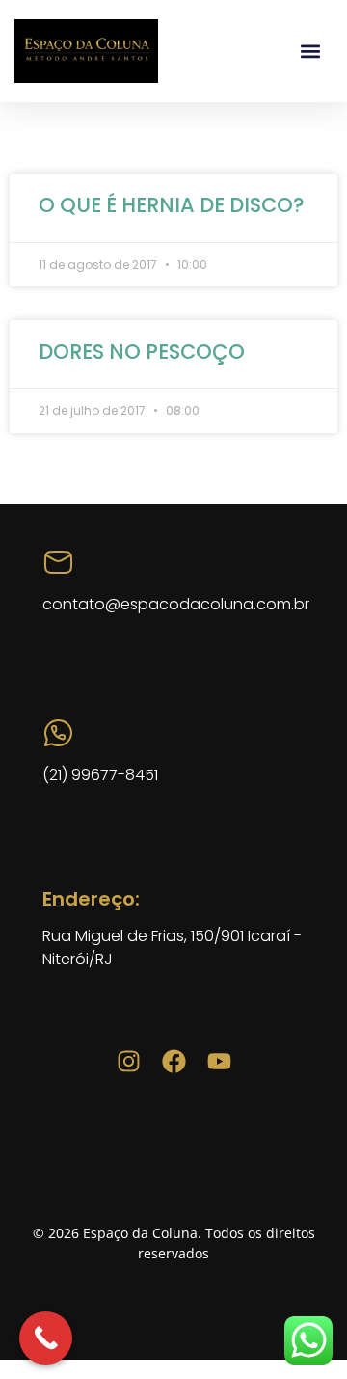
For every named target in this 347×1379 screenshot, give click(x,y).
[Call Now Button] (45, 1338)
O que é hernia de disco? (172, 205)
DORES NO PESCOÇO (142, 351)
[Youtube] (219, 1061)
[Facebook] (174, 1061)
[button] (311, 52)
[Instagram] (128, 1061)
